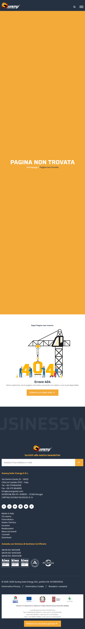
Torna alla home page (40, 392)
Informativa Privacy (11, 586)
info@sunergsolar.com (12, 491)
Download (6, 537)
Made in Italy (8, 513)
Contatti (6, 534)
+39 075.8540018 (13, 485)
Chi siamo (6, 516)
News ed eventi (9, 531)
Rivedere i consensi (58, 586)
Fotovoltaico (8, 519)
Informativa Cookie (34, 586)
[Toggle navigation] (81, 7)
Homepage (32, 167)
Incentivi (6, 525)
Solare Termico (9, 522)
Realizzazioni (8, 528)
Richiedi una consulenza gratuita (40, 623)
